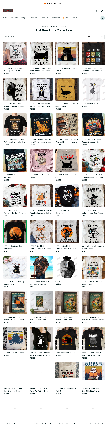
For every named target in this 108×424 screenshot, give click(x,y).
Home (44, 26)
